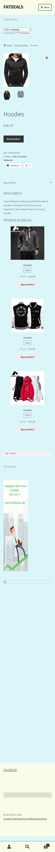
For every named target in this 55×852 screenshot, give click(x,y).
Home (9, 45)
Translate (25, 33)
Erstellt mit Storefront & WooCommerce (25, 818)
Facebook (10, 769)
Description (10, 182)
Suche (27, 847)
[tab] (28, 182)
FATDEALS (13, 7)
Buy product (13, 138)
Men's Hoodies (21, 45)
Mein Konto (9, 847)
